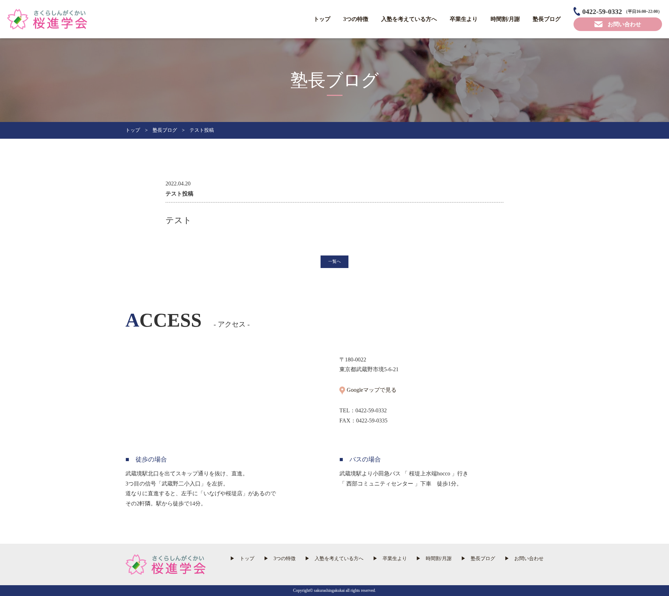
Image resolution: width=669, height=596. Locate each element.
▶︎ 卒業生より (390, 558)
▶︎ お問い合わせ (524, 558)
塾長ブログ (547, 19)
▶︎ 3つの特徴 (279, 558)
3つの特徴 (355, 19)
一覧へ (334, 261)
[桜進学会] (47, 24)
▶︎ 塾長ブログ (478, 558)
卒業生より (464, 19)
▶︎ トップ (242, 558)
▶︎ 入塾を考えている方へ (334, 558)
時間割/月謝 (505, 19)
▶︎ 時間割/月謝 (434, 558)
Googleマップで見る (372, 390)
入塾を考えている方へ (409, 19)
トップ (322, 19)
